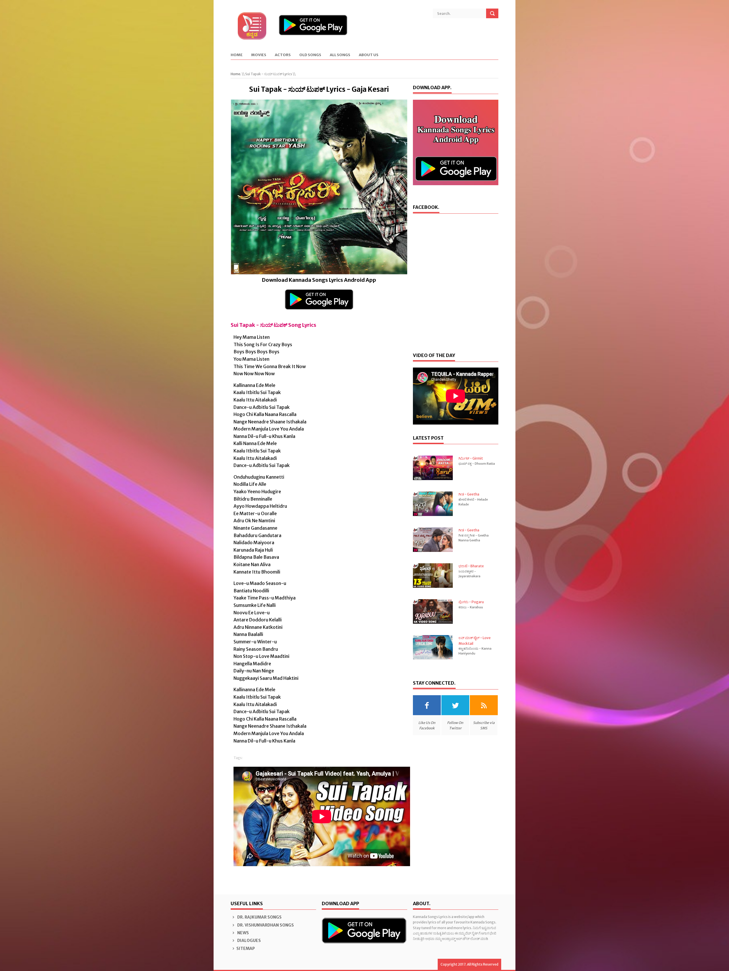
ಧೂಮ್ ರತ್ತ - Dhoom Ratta (476, 464)
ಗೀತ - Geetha (468, 494)
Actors (283, 55)
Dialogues (248, 940)
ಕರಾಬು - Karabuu (470, 607)
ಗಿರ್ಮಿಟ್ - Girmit (470, 458)
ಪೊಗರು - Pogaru (471, 602)
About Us (368, 55)
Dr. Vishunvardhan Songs (265, 925)
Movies (258, 55)
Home (237, 55)
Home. (236, 74)
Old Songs (310, 55)
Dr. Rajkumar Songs (259, 917)
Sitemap (245, 948)
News (242, 932)
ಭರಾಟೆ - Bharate (471, 566)
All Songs (340, 55)
